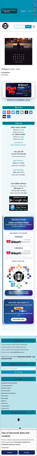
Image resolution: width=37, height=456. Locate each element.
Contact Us (4, 403)
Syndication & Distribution (8, 393)
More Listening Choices (18, 145)
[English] (35, 1)
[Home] (5, 26)
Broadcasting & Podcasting (9, 383)
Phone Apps (4, 398)
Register (23, 11)
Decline (9, 452)
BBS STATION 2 (18, 170)
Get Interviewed (5, 390)
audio (22, 130)
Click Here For (18, 142)
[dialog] (18, 443)
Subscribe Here (19, 319)
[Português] (35, 13)
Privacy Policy (5, 406)
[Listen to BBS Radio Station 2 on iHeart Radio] (19, 252)
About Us (3, 401)
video (22, 137)
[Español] (35, 17)
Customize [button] (5, 447)
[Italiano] (35, 10)
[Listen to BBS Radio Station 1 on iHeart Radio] (19, 241)
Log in (30, 11)
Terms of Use (5, 408)
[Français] (35, 6)
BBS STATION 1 (18, 161)
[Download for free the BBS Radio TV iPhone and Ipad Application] (18, 207)
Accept (26, 452)
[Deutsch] (35, 8)
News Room (4, 396)
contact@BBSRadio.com (17, 352)
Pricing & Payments (6, 385)
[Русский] (35, 15)
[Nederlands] (35, 3)
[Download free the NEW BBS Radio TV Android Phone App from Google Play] (18, 199)
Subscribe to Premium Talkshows (10, 10)
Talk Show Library (6, 388)
